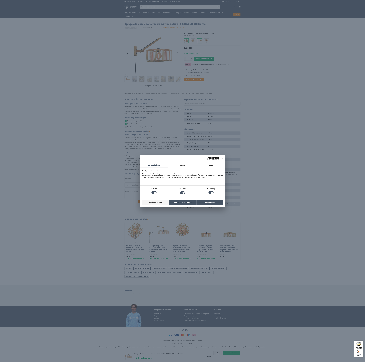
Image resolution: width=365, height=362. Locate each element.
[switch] (359, 355)
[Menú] (362, 342)
